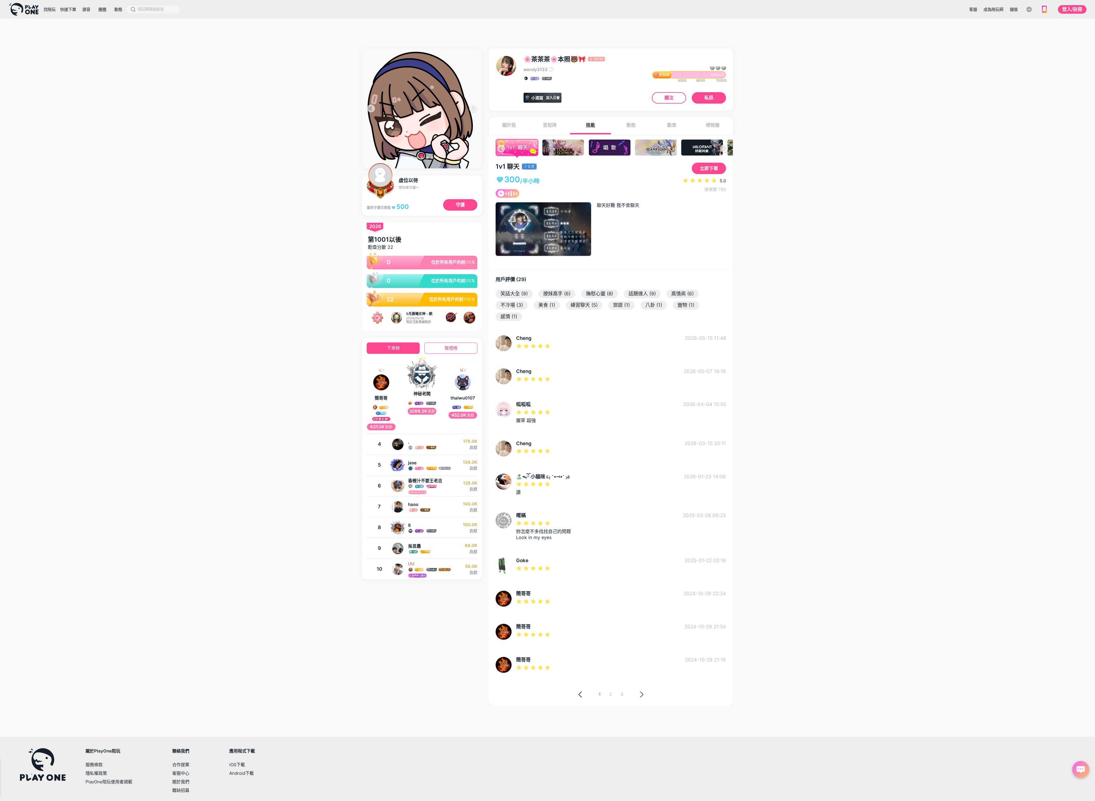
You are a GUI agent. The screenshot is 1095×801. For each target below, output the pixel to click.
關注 (669, 97)
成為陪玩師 (993, 9)
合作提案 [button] (180, 764)
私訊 (708, 97)
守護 (460, 204)
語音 (86, 9)
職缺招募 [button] (180, 790)
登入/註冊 (1072, 9)
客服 (973, 9)
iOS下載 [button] (237, 764)
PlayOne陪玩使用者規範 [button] (109, 782)
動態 (118, 9)
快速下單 (68, 9)
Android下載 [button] (241, 773)
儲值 (1014, 9)
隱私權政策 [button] (96, 773)
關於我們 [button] (180, 782)
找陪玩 (50, 9)
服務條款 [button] (94, 764)
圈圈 (102, 9)
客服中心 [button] (180, 773)
